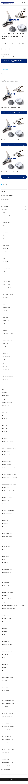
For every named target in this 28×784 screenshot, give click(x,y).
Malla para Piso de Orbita (7, 402)
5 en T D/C (4, 229)
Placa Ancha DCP (5, 435)
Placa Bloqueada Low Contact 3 (8, 467)
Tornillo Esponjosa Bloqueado (8, 720)
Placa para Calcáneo (6, 589)
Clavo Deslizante (5, 320)
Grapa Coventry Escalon (7, 363)
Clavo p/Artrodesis (6, 346)
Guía (3, 386)
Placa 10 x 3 (4, 412)
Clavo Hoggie (4, 330)
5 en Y (3, 235)
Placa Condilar (5, 507)
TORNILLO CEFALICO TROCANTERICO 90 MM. (10, 107)
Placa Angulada (5, 438)
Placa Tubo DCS (5, 661)
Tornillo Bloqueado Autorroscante (9, 693)
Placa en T (4, 549)
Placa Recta (4, 631)
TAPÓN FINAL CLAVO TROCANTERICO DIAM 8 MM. (12, 172)
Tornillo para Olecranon (7, 742)
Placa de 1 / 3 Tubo (6, 526)
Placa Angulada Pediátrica (7, 441)
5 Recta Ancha (5, 242)
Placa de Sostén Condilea (7, 536)
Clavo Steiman (5, 353)
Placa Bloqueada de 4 (6, 464)
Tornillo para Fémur (6, 733)
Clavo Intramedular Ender (7, 333)
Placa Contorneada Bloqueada (8, 510)
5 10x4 (3, 212)
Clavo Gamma (5, 327)
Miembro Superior (5, 203)
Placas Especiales (5, 670)
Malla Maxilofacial (5, 395)
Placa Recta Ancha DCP (6, 644)
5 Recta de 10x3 (5, 251)
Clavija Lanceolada (6, 307)
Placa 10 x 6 (4, 422)
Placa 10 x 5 (4, 418)
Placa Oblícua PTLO (6, 585)
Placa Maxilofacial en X (6, 572)
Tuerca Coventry (5, 759)
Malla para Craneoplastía (7, 399)
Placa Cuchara (5, 523)
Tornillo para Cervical (6, 729)
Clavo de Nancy (5, 317)
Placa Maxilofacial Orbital (7, 575)
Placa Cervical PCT (6, 500)
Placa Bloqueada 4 (6, 454)
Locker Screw (4, 392)
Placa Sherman (5, 654)
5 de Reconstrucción (6, 215)
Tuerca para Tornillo (6, 765)
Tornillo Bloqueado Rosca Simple (8, 697)
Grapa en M (4, 366)
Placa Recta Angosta (6, 648)
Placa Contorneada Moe (7, 513)
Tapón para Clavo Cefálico (7, 684)
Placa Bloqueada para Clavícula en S (9, 474)
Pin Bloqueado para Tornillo (7, 409)
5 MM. (3, 238)
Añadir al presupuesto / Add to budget (14, 61)
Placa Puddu (4, 628)
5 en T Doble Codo (5, 232)
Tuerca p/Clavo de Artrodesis (8, 762)
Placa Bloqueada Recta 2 (7, 487)
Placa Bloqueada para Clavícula (8, 471)
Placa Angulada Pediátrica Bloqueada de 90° (11, 445)
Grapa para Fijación (6, 369)
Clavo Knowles (10, 56)
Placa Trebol (4, 657)
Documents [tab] (5, 69)
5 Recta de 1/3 (5, 248)
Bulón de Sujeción (5, 301)
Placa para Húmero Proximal (8, 612)
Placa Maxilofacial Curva (7, 569)
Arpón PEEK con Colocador (7, 294)
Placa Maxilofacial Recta (7, 579)
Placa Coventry (5, 517)
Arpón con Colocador (6, 291)
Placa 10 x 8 (4, 428)
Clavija (3, 304)
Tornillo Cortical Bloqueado (7, 713)
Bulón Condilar (5, 297)
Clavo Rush (4, 350)
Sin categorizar (5, 773)
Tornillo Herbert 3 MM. (6, 723)
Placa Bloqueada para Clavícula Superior (10, 481)
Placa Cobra (4, 503)
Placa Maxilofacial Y (6, 582)
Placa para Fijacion (6, 602)
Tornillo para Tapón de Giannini (8, 749)
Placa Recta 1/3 (5, 638)
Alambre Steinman (6, 281)
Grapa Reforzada (5, 373)
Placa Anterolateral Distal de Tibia (9, 448)
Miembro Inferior (5, 199)
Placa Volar (4, 667)
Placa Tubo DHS (5, 664)
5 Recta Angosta (5, 245)
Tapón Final (4, 680)
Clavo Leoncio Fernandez (7, 340)
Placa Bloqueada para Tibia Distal (9, 484)
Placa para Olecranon (6, 615)
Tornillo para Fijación (6, 736)
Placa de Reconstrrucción (7, 533)
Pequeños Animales (6, 769)
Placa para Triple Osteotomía (8, 621)
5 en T (3, 225)
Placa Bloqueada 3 (6, 451)
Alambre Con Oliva (6, 268)
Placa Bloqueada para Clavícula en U (9, 477)
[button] (24, 9)
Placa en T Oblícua (5, 556)
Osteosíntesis (17, 56)
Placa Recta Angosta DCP (7, 651)
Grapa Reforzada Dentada (7, 376)
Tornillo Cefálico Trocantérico (8, 706)
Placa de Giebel (5, 530)
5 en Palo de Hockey (6, 222)
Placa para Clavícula (6, 595)
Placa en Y (4, 559)
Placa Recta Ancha (5, 641)
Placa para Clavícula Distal (7, 598)
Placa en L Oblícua (5, 543)
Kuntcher (4, 389)
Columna (3, 191)
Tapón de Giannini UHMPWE (8, 677)
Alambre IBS (4, 271)
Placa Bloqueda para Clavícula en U (9, 494)
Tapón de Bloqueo (5, 674)
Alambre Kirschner (6, 274)
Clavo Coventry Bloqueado (7, 314)
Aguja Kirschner (5, 265)
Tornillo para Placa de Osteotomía (9, 746)
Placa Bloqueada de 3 (6, 461)
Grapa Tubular (5, 382)
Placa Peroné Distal (6, 625)
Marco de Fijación (5, 405)
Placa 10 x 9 (4, 431)
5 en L (3, 219)
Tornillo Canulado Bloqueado (8, 703)
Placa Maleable (5, 566)
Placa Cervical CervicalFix (7, 497)
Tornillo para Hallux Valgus (7, 739)
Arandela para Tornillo (6, 287)
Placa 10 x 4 (4, 415)
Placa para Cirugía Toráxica (7, 592)
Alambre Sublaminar (6, 284)
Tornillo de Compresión (7, 716)
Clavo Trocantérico (6, 359)
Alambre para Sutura (6, 188)
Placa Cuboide (5, 520)
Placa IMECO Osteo (6, 562)
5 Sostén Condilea (5, 255)
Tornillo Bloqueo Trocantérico (8, 700)
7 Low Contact (5, 261)
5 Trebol (3, 258)
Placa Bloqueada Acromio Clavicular (9, 458)
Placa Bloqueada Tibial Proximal (8, 490)
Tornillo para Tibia (5, 752)
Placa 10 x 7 (4, 425)
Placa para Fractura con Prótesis (8, 608)
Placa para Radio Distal (6, 618)
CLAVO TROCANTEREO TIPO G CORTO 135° (10, 139)
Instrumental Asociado (7, 195)
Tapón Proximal (5, 687)
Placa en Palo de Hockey (7, 546)
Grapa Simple (5, 379)
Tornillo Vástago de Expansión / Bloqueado (11, 756)
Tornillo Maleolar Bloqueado (8, 726)
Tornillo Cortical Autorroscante (8, 710)
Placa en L (4, 539)
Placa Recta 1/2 (5, 634)
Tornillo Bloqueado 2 (6, 690)
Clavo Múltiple (5, 343)
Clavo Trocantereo (6, 356)
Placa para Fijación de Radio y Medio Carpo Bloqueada (13, 605)
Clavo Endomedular (6, 323)
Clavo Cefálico (5, 310)
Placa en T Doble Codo (6, 553)
